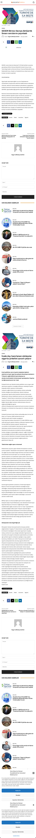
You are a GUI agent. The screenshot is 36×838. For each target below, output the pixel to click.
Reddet (18, 827)
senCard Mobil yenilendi (20, 319)
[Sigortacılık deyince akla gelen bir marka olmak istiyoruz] (6, 258)
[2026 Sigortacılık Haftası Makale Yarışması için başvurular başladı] (6, 211)
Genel (8, 25)
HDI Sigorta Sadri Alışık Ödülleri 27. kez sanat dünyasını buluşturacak (23, 295)
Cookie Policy (16, 835)
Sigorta (26, 117)
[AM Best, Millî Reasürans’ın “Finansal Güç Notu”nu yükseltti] (6, 235)
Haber (15, 117)
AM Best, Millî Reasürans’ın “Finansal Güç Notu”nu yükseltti (22, 235)
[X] (12, 42)
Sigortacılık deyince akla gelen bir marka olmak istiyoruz (23, 259)
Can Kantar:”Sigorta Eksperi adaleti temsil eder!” (21, 283)
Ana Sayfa (4, 25)
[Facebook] (8, 42)
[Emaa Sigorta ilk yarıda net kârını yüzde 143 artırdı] (6, 270)
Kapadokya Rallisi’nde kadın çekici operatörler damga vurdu (23, 307)
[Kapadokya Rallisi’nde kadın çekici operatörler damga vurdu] (6, 306)
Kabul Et (18, 822)
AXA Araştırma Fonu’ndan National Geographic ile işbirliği (9, 137)
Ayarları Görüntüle (18, 832)
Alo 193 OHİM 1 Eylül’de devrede (22, 247)
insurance (21, 117)
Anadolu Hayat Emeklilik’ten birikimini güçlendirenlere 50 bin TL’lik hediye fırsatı (22, 223)
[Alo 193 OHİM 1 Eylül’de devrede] (6, 247)
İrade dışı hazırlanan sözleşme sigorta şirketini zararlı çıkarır (27, 137)
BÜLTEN (14, 208)
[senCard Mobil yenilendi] (6, 318)
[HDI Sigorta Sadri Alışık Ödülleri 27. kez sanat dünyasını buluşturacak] (6, 294)
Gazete (10, 117)
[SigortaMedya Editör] (3, 37)
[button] (33, 805)
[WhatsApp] (16, 42)
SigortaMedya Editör (14, 36)
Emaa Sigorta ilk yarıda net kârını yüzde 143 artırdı (23, 271)
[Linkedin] (20, 42)
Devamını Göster (17, 326)
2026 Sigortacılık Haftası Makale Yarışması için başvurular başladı (23, 211)
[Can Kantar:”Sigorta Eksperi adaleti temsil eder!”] (6, 282)
